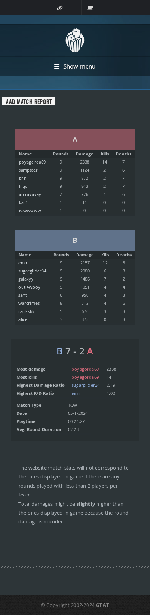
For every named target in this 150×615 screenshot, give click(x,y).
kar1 (23, 202)
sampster (28, 170)
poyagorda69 (32, 162)
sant (22, 295)
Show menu (79, 66)
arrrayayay (30, 194)
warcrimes (29, 303)
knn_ (24, 178)
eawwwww (30, 210)
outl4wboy (29, 287)
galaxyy (26, 279)
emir (23, 263)
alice (23, 319)
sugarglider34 (32, 271)
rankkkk (26, 311)
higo (23, 186)
